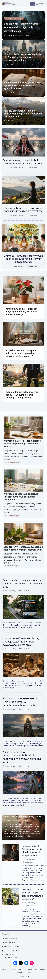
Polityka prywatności (17, 969)
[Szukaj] (40, 3)
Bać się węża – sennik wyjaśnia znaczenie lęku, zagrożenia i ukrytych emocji (21, 27)
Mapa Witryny (21, 972)
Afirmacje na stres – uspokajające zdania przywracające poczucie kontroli (22, 444)
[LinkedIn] (26, 963)
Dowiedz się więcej (11, 462)
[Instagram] (32, 963)
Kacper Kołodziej (12, 35)
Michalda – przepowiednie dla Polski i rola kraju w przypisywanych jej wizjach (20, 702)
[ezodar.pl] (8, 4)
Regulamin (5, 969)
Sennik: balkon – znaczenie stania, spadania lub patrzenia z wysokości (23, 209)
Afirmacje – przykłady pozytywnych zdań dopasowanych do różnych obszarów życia (23, 258)
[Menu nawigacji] (32, 4)
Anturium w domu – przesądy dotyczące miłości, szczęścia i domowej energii (21, 312)
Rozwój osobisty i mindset (10, 946)
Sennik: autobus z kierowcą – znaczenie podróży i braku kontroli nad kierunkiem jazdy (23, 583)
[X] (21, 963)
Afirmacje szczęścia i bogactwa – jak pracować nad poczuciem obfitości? (22, 497)
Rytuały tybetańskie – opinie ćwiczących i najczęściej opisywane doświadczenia (23, 113)
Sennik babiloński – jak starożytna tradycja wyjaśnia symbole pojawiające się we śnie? (23, 641)
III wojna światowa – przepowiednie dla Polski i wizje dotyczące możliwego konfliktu (23, 57)
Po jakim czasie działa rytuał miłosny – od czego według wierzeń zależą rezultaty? (21, 353)
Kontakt (42, 969)
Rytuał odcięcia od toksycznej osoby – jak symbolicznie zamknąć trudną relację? (21, 395)
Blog (29, 972)
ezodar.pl (21, 977)
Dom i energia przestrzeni (10, 938)
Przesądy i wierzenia (14, 18)
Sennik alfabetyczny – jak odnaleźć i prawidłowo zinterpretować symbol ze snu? (23, 85)
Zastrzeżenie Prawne (31, 969)
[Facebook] (15, 963)
